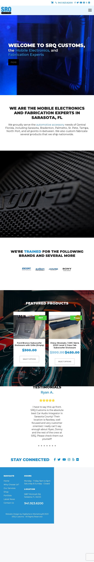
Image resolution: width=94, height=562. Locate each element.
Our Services (9, 506)
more (14, 62)
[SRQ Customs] (6, 10)
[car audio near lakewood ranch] (52, 2)
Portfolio (8, 513)
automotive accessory (50, 124)
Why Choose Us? (11, 502)
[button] (38, 463)
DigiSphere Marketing (32, 531)
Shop (6, 509)
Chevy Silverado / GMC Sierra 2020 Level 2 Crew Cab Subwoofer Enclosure (29, 345)
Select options (29, 361)
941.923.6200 (65, 2)
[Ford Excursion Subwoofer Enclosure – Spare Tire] (64, 334)
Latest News (9, 517)
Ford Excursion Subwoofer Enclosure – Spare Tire (64, 359)
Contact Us (9, 520)
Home (6, 498)
